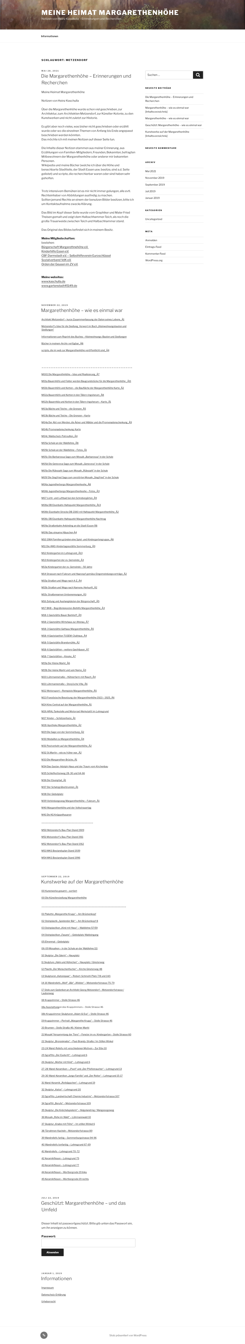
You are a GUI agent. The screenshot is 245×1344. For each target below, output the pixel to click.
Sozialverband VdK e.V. (56, 260)
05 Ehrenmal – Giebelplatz (55, 941)
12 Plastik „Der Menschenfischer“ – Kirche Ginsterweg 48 (71, 969)
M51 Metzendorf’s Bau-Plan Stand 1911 (62, 837)
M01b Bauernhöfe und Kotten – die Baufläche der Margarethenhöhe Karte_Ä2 (82, 388)
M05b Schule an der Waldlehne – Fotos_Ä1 (64, 450)
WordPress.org (153, 260)
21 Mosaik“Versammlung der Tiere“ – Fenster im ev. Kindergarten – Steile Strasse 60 (86, 1034)
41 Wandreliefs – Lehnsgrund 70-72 (60, 1151)
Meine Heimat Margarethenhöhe (110, 12)
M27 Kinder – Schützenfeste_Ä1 (58, 718)
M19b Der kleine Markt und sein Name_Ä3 (63, 670)
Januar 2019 (152, 197)
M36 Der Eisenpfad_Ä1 (53, 780)
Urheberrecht (48, 1301)
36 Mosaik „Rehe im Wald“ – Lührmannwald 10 (66, 1117)
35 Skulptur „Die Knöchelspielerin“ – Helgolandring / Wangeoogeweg (77, 1110)
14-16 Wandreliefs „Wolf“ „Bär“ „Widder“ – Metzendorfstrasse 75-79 (77, 982)
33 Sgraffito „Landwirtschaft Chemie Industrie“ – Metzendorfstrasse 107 (80, 1096)
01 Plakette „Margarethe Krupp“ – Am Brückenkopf (68, 914)
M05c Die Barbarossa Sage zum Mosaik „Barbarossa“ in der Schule (77, 456)
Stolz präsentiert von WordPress (128, 1335)
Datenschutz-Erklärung (53, 1294)
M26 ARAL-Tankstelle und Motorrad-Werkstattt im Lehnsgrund (75, 711)
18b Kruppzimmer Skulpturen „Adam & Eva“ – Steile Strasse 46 (75, 1013)
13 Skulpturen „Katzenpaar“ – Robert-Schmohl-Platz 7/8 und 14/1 (75, 976)
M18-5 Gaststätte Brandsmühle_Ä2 (60, 642)
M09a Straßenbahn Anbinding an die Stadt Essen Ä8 (69, 525)
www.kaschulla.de (53, 281)
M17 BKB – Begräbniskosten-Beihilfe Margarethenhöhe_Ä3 (73, 608)
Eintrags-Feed (153, 246)
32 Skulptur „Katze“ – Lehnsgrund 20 (61, 1089)
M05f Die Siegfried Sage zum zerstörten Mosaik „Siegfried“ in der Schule (80, 477)
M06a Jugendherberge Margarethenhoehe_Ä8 (66, 484)
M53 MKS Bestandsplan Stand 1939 (60, 850)
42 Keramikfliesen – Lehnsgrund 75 (60, 1158)
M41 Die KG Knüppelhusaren (56, 814)
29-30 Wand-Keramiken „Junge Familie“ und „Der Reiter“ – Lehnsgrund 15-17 (82, 1075)
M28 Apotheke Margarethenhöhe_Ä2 (61, 725)
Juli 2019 (150, 191)
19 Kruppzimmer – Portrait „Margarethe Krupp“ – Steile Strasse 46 (76, 1020)
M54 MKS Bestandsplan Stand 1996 (60, 857)
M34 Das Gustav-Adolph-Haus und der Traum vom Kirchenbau (74, 766)
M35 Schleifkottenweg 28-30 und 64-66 (63, 773)
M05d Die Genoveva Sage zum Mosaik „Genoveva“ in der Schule (75, 463)
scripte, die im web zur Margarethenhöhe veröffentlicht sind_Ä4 (75, 350)
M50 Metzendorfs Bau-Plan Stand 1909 (62, 830)
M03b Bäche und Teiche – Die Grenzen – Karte (65, 415)
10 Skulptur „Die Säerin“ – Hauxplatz (60, 955)
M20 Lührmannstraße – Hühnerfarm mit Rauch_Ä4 (68, 677)
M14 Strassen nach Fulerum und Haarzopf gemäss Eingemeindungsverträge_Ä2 (84, 573)
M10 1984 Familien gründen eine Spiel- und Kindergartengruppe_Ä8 (77, 539)
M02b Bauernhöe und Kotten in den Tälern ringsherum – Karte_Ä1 (76, 401)
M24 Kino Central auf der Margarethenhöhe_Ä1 (66, 704)
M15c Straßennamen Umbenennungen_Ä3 (63, 594)
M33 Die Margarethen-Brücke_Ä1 (59, 759)
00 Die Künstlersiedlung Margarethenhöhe (64, 897)
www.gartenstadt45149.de (59, 285)
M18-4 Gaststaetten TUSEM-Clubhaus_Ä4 (64, 635)
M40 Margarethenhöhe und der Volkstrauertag (66, 807)
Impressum (47, 1287)
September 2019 (155, 184)
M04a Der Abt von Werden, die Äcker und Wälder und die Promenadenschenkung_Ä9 (86, 422)
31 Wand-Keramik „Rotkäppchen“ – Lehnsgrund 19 (68, 1082)
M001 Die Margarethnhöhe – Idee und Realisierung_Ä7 (70, 374)
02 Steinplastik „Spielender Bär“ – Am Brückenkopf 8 (69, 921)
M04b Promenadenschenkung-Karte (61, 429)
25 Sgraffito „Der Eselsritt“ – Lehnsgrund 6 (64, 1055)
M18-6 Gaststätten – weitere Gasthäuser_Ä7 (65, 649)
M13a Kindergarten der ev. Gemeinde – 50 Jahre (66, 566)
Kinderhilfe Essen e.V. (55, 251)
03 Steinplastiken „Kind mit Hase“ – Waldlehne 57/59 (69, 927)
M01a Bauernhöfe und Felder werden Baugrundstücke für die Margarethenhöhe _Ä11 (86, 381)
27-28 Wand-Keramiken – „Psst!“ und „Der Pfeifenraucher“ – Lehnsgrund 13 (81, 1069)
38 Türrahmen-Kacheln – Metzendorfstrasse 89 (66, 1130)
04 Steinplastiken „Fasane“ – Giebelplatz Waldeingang (69, 934)
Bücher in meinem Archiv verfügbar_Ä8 (62, 343)
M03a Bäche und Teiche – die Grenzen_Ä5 (63, 408)
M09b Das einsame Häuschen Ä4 (59, 532)
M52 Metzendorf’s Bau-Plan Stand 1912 (62, 844)
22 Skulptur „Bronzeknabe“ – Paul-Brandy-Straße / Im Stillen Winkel (77, 1041)
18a (43, 1007)
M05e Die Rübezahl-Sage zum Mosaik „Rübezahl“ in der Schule (74, 470)
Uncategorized (153, 219)
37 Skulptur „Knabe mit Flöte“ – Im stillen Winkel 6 (68, 1124)
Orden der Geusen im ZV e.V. (59, 264)
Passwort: (48, 1236)
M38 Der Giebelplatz (52, 794)
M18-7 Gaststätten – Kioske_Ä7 (58, 656)
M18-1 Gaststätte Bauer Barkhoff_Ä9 (61, 615)
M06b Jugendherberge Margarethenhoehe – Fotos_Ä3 (70, 491)
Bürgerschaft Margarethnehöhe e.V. (65, 247)
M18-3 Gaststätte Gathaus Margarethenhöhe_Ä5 (67, 629)
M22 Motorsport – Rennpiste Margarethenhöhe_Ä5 (69, 690)
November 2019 (154, 177)
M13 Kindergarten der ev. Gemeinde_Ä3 (62, 560)
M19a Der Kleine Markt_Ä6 (55, 663)
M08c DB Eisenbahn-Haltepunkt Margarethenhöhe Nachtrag (73, 518)
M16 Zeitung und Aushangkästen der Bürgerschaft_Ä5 (70, 601)
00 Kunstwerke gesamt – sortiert (59, 890)
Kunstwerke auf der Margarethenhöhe (82, 881)
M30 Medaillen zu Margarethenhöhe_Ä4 (62, 739)
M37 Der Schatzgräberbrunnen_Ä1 (59, 787)
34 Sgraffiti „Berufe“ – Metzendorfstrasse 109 (66, 1103)
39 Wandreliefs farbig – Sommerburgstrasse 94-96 (68, 1137)
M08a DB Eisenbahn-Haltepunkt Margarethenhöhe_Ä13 (71, 505)
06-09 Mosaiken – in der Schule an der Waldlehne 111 (69, 948)
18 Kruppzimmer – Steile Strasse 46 (60, 1000)
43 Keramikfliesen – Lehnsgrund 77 (60, 1165)
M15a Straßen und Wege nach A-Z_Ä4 (61, 580)
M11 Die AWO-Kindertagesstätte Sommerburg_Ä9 (68, 546)
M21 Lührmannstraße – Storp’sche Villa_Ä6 (64, 684)
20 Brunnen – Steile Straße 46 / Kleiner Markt (65, 1027)
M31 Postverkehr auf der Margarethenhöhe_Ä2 (66, 745)
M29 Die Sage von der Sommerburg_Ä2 (62, 732)
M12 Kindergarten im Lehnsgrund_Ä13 (62, 553)
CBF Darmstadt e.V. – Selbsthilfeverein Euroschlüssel (76, 255)
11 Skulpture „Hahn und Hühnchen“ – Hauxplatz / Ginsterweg (72, 962)
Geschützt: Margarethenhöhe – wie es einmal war (173, 125)
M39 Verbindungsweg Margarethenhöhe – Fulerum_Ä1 (70, 800)
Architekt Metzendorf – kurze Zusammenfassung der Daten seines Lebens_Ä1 (82, 319)
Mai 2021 (150, 171)
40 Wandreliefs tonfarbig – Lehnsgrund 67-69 (66, 1144)
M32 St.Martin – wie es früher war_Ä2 (61, 752)
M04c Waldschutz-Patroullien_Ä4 (59, 436)
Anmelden (151, 240)
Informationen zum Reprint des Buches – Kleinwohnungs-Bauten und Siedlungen (84, 336)
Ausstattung (52, 1007)
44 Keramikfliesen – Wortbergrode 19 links (64, 1172)
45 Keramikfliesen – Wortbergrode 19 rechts (65, 1179)
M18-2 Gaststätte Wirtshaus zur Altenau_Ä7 (65, 622)
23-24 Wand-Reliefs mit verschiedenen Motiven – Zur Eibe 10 (74, 1048)
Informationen (49, 36)
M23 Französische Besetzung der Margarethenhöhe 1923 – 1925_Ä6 (77, 697)
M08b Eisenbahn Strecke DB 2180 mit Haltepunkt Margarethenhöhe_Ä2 (80, 511)
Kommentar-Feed (155, 253)
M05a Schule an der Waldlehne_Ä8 (60, 443)
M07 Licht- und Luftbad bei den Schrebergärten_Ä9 (69, 498)
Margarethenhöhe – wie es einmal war (82, 310)
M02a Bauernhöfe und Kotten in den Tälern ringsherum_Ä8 (72, 395)
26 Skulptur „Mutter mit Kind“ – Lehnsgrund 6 (65, 1062)
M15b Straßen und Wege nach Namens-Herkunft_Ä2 (69, 587)
